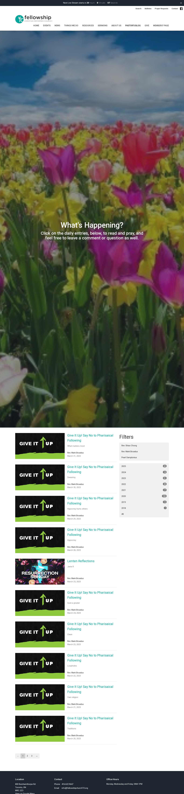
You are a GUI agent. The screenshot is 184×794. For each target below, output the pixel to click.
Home (36, 25)
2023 (143, 478)
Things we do (71, 25)
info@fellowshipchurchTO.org (75, 788)
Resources (88, 25)
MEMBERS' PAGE (161, 25)
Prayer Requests (161, 9)
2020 (143, 496)
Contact (175, 9)
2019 (143, 502)
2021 (143, 490)
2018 (143, 508)
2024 (143, 472)
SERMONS (102, 25)
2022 (143, 484)
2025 (143, 466)
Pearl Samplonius (129, 457)
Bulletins (148, 9)
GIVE (147, 25)
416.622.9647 (67, 784)
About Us (116, 25)
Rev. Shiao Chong (129, 445)
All (122, 514)
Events (47, 25)
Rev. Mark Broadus (129, 451)
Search (138, 9)
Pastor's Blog (133, 25)
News (57, 25)
